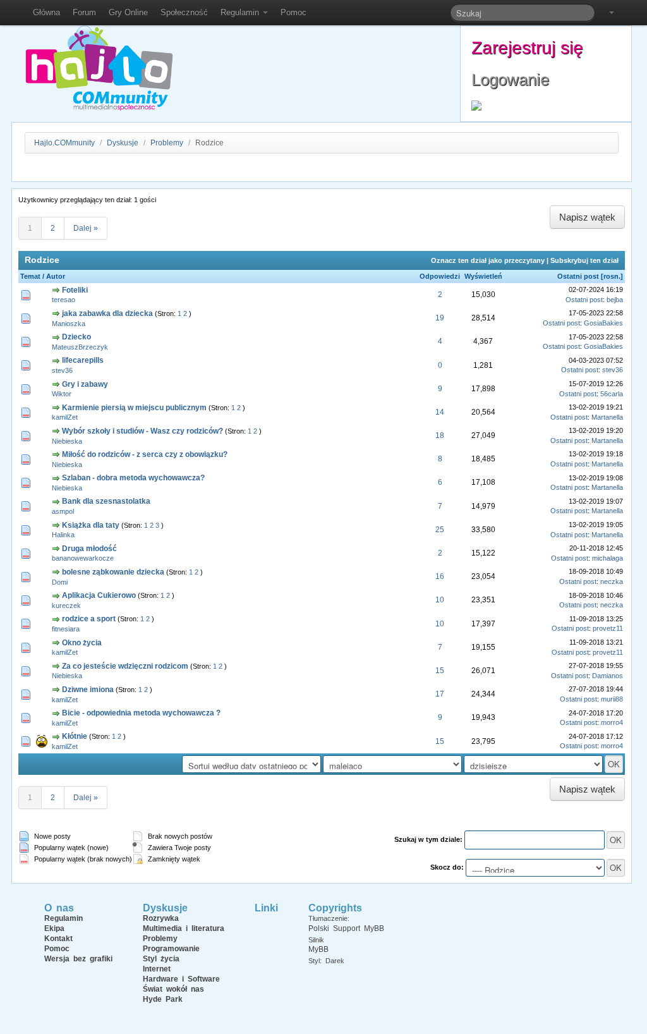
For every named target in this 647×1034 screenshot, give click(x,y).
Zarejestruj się (527, 48)
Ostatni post (578, 276)
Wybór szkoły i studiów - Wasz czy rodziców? (142, 431)
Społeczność (184, 12)
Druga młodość (89, 548)
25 (439, 529)
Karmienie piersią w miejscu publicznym (134, 407)
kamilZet (65, 417)
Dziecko (76, 336)
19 (439, 317)
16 (439, 576)
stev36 (62, 370)
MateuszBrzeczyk (80, 347)
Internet (157, 968)
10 (439, 599)
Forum (84, 12)
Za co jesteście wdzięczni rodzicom (125, 666)
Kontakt (58, 938)
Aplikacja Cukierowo (99, 595)
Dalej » (85, 228)
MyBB (318, 949)
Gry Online (128, 12)
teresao (63, 299)
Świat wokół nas (173, 989)
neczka (611, 581)
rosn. (611, 276)
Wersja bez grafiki (78, 958)
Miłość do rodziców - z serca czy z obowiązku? (144, 454)
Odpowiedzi (440, 276)
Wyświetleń (483, 276)
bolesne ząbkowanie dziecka (113, 572)
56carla (611, 394)
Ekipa (54, 928)
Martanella (607, 417)
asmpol (63, 511)
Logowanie (510, 79)
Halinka (63, 534)
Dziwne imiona (88, 689)
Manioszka (68, 323)
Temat (30, 276)
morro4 (612, 722)
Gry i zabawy (85, 384)
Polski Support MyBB (346, 928)
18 (439, 435)
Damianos (607, 675)
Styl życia (161, 958)
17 (439, 694)
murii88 (612, 699)
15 (439, 670)
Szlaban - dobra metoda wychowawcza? (133, 477)
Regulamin (241, 12)
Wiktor (61, 394)
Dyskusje (122, 142)
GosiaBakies (603, 323)
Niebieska (67, 441)
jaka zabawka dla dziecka (107, 313)
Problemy (166, 142)
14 (439, 412)
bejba (615, 299)
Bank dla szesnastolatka (106, 501)
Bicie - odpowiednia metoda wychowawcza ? (141, 713)
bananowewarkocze (83, 558)
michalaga (607, 558)
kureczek (66, 605)
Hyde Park (163, 999)
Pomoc (293, 12)
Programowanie (171, 948)
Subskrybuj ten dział (584, 260)
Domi (60, 582)
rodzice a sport (89, 618)
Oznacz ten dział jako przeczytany (488, 260)
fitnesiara (66, 629)
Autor (55, 276)
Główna (46, 12)
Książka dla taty (90, 525)
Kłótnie (74, 736)
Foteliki (75, 290)
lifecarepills (83, 360)
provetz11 (608, 628)
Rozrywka (161, 918)
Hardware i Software (181, 979)
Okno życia (82, 642)
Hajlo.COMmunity (64, 142)
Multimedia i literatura (183, 928)
